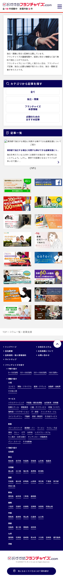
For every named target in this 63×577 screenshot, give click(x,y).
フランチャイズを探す (14, 365)
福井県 (26, 471)
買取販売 (24, 407)
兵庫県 (26, 506)
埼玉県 (41, 481)
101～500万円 (25, 372)
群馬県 (26, 481)
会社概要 (9, 351)
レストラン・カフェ (43, 432)
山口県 (41, 517)
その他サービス (51, 416)
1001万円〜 (53, 372)
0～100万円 (13, 372)
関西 (10, 502)
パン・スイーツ (14, 441)
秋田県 (26, 461)
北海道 (10, 451)
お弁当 (30, 432)
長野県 (33, 471)
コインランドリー (15, 416)
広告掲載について (45, 351)
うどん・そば (52, 428)
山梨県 (33, 481)
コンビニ (11, 386)
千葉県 (48, 481)
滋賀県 (33, 506)
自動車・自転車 (54, 386)
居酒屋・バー (29, 428)
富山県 (10, 471)
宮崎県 (48, 537)
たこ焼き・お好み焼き (17, 437)
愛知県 (10, 496)
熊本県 (33, 537)
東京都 (56, 481)
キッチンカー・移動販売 (37, 437)
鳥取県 (10, 517)
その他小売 (12, 391)
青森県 (10, 461)
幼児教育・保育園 (51, 402)
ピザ (23, 432)
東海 (10, 492)
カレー (16, 432)
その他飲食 (27, 441)
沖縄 (10, 544)
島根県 (18, 517)
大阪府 (10, 506)
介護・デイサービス (38, 407)
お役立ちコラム (44, 347)
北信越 (10, 467)
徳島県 (10, 527)
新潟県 (41, 471)
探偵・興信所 (37, 416)
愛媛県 (26, 527)
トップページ (11, 347)
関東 (10, 477)
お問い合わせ (44, 355)
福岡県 (10, 537)
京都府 (18, 506)
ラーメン (40, 428)
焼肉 (10, 432)
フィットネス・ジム (48, 411)
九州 (10, 533)
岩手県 (18, 461)
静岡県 (33, 496)
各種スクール (13, 407)
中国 (10, 513)
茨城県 (10, 481)
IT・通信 (34, 411)
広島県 (33, 517)
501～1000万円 (40, 372)
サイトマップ (11, 359)
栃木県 (18, 481)
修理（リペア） (54, 407)
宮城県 (33, 461)
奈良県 (41, 506)
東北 (10, 457)
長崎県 (26, 537)
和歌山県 (49, 506)
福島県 (48, 461)
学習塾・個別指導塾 (34, 402)
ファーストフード (15, 428)
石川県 (18, 471)
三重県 (26, 496)
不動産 (27, 416)
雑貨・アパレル (40, 386)
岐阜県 (18, 496)
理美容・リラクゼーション (18, 411)
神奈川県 (11, 486)
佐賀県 (18, 537)
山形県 (41, 461)
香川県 (18, 527)
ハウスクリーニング (16, 402)
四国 (10, 523)
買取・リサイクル (24, 386)
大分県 (41, 537)
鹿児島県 (56, 537)
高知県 (33, 527)
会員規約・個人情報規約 (15, 355)
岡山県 (26, 517)
